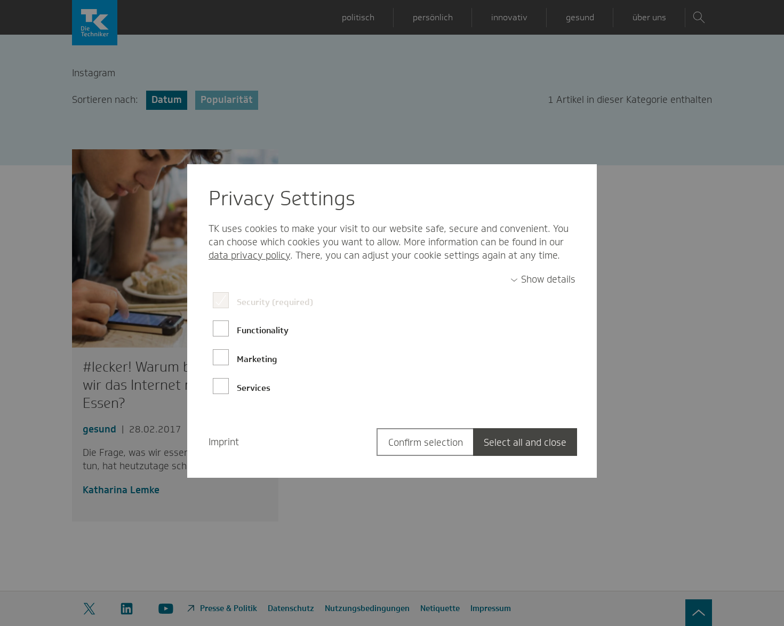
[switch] (542, 279)
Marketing (257, 359)
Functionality (263, 330)
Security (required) (275, 302)
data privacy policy (249, 255)
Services (253, 388)
